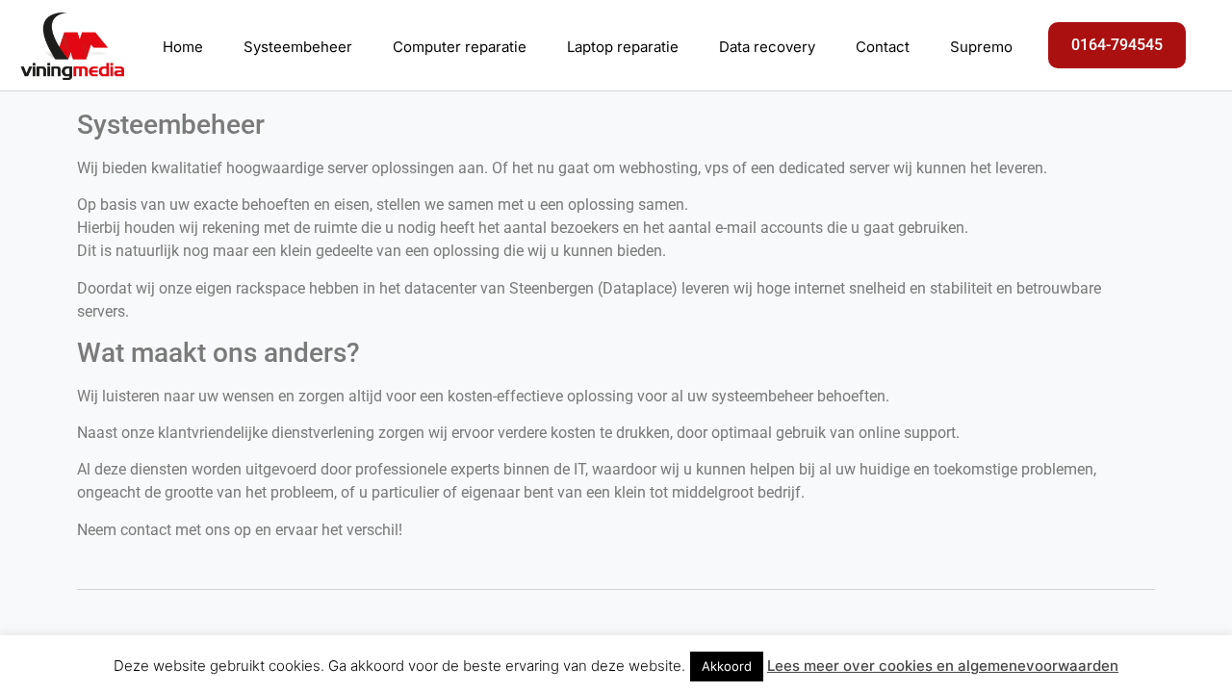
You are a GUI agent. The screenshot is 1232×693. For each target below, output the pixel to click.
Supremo (981, 47)
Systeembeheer (298, 47)
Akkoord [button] (727, 666)
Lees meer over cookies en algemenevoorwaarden (942, 665)
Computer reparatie (459, 47)
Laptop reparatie (623, 47)
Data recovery (767, 47)
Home (183, 47)
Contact (883, 47)
